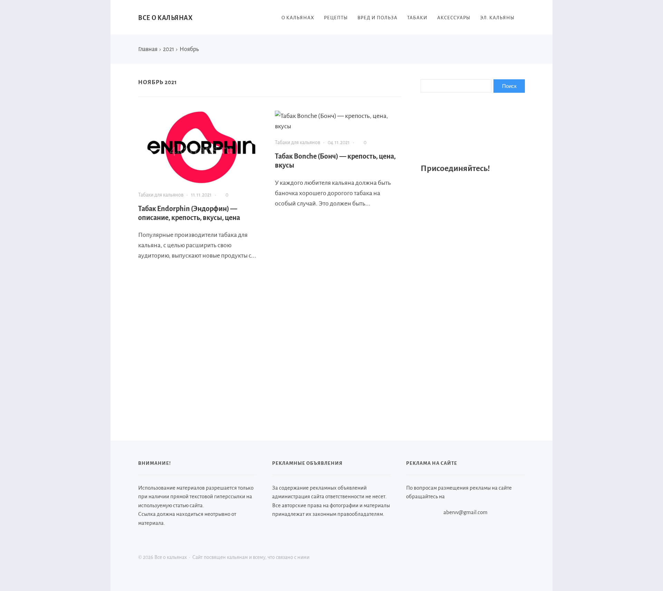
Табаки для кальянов (160, 195)
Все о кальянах (165, 17)
